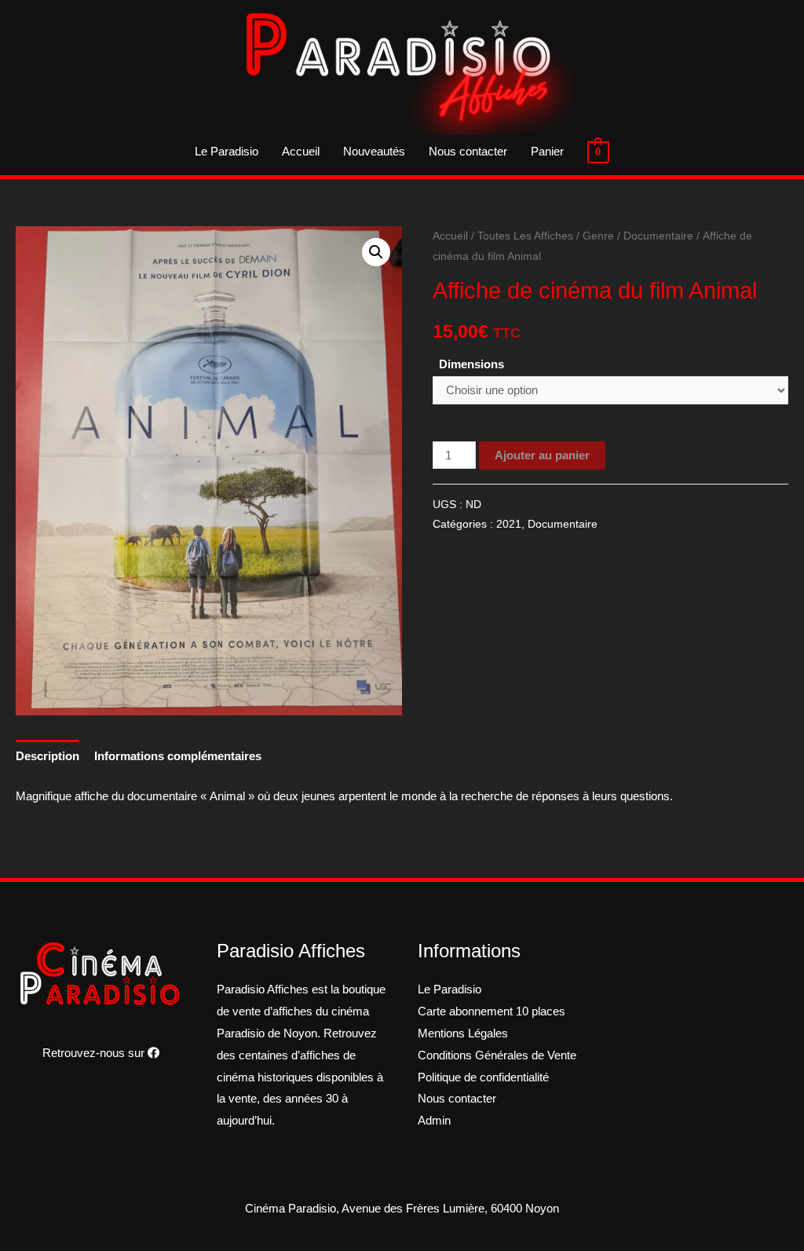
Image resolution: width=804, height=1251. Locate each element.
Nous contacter (468, 151)
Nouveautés (374, 151)
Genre (598, 236)
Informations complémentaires (177, 756)
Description (47, 756)
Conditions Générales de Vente (497, 1055)
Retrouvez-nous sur (95, 1052)
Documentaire (658, 236)
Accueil (301, 151)
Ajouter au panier (542, 455)
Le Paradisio (226, 151)
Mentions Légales (463, 1033)
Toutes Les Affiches (525, 236)
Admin (434, 1120)
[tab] (47, 757)
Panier (547, 151)
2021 (508, 524)
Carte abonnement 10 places (491, 1011)
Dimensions (471, 364)
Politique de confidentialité (483, 1077)
